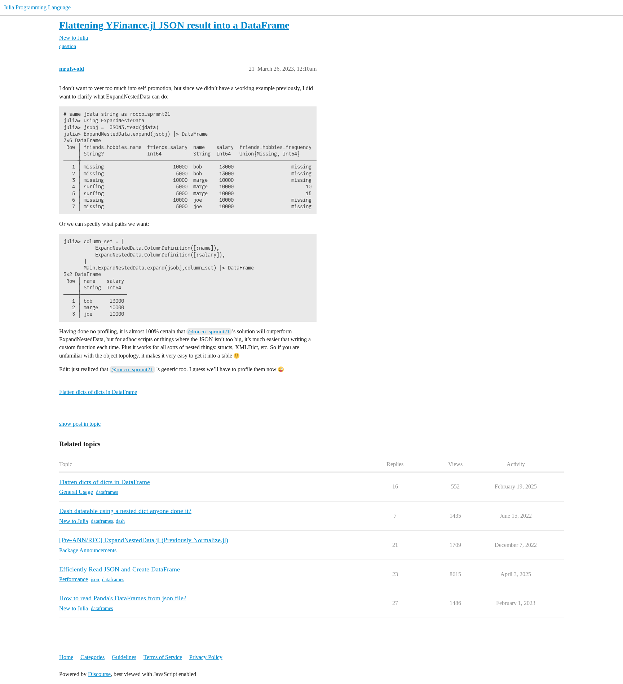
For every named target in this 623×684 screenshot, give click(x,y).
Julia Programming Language (37, 7)
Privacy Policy (205, 657)
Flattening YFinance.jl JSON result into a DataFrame (174, 25)
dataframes (107, 492)
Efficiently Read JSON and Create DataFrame (119, 569)
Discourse (99, 674)
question (67, 46)
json (95, 579)
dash (120, 521)
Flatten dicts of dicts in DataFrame (98, 392)
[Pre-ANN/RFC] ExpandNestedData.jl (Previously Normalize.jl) (143, 540)
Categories (92, 657)
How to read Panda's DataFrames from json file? (122, 598)
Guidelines (124, 657)
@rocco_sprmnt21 (209, 331)
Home (66, 657)
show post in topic (80, 424)
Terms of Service (162, 657)
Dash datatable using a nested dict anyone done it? (125, 510)
